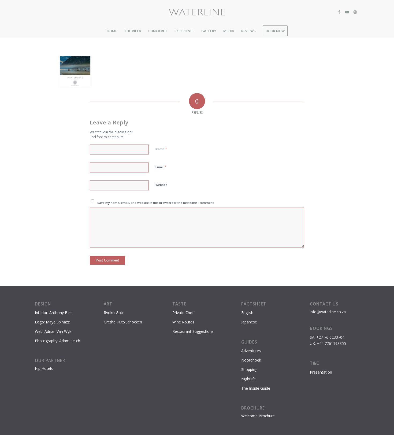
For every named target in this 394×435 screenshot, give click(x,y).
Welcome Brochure (258, 415)
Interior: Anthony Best (54, 312)
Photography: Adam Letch (57, 340)
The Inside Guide (255, 388)
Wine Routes (183, 322)
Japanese (249, 322)
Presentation (321, 372)
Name (161, 148)
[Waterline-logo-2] (197, 12)
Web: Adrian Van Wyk (53, 331)
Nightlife (248, 378)
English (247, 312)
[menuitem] (112, 31)
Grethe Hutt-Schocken (123, 322)
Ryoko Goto (114, 312)
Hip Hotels (44, 368)
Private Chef (183, 312)
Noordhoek (251, 360)
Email (160, 166)
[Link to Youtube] (347, 12)
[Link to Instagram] (355, 12)
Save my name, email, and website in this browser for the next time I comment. (155, 203)
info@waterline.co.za (328, 311)
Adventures (251, 350)
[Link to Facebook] (339, 12)
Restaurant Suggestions (193, 331)
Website (161, 185)
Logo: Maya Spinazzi (52, 322)
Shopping (249, 369)
